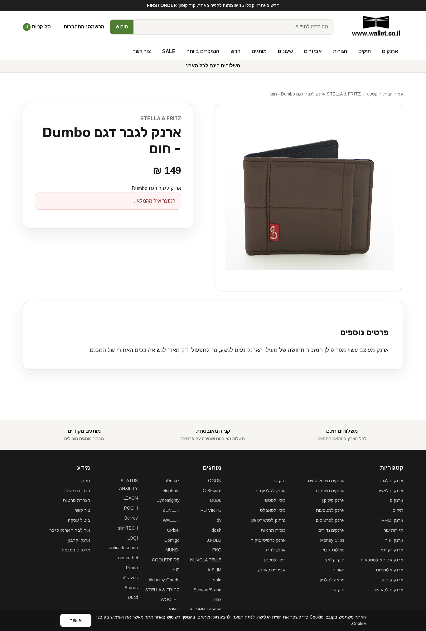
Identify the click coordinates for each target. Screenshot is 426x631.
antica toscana (123, 547)
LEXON (130, 498)
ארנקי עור (394, 540)
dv (219, 520)
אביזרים (313, 51)
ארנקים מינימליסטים (326, 480)
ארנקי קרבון (79, 540)
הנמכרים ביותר (203, 51)
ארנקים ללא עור (388, 589)
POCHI (131, 508)
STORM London (205, 609)
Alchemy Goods (164, 579)
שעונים (285, 51)
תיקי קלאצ (335, 559)
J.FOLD (214, 540)
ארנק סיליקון (333, 500)
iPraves (130, 577)
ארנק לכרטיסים (330, 520)
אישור (76, 620)
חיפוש (122, 26)
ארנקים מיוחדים (330, 490)
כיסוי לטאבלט (273, 510)
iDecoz (173, 480)
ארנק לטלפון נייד (270, 490)
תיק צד (338, 589)
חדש (235, 51)
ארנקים (390, 51)
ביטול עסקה (79, 520)
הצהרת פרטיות (76, 500)
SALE (169, 51)
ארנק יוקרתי (392, 549)
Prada (132, 567)
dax (217, 599)
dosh (216, 530)
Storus (131, 587)
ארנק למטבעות (330, 510)
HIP (176, 569)
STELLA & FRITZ (160, 118)
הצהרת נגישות (77, 490)
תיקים (364, 51)
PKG (216, 549)
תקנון (85, 480)
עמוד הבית (393, 93)
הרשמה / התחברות (84, 26)
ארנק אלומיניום (389, 569)
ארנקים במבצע (76, 549)
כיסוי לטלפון (275, 559)
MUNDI (173, 549)
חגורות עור (393, 530)
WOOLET (170, 599)
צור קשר (142, 51)
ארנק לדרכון (274, 549)
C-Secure (212, 490)
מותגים (259, 51)
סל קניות (38, 26)
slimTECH (128, 528)
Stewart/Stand (207, 589)
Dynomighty (168, 500)
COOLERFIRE (166, 559)
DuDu (215, 500)
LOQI (133, 538)
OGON (214, 480)
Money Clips (332, 540)
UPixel (173, 530)
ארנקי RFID (392, 520)
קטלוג (372, 93)
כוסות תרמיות (273, 530)
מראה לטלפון (332, 579)
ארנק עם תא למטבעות (382, 559)
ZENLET (171, 510)
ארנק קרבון (392, 579)
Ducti (133, 597)
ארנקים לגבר (391, 480)
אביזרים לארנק (272, 569)
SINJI (174, 609)
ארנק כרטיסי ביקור (268, 540)
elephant (171, 490)
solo (217, 579)
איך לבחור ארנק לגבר (69, 530)
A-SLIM (214, 569)
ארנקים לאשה (390, 490)
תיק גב (279, 480)
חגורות (340, 51)
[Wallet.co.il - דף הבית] (373, 27)
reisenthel (128, 557)
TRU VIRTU (209, 510)
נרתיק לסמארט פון (268, 520)
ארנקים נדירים (331, 530)
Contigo (172, 540)
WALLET (171, 520)
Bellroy (131, 518)
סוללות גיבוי (334, 549)
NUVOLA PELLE (205, 559)
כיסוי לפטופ (275, 500)
